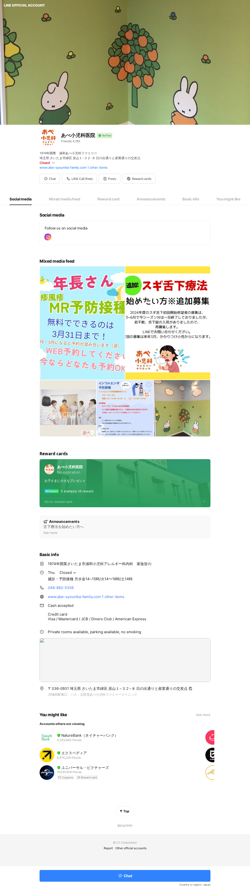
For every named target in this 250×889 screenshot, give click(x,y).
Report (108, 848)
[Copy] (190, 688)
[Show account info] (104, 135)
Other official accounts (130, 848)
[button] (109, 179)
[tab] (21, 199)
